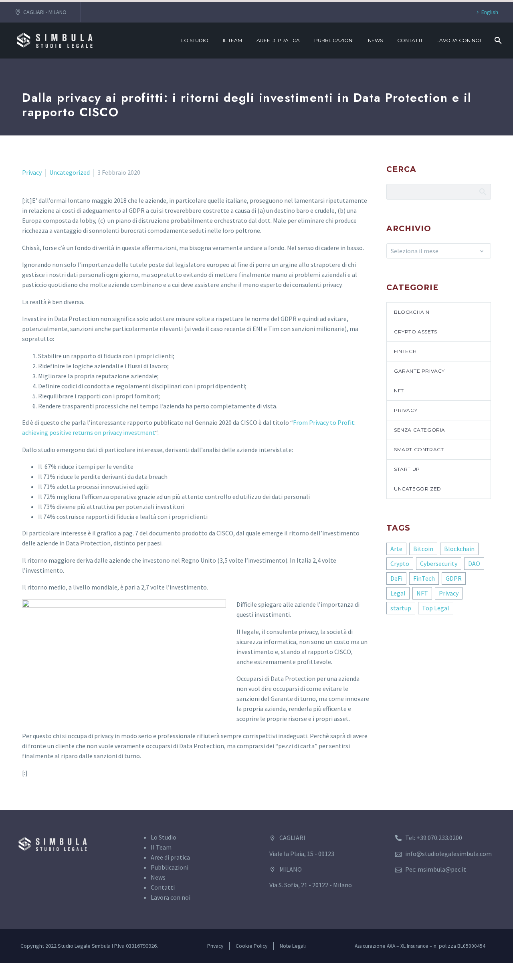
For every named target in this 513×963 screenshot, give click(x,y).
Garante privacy (419, 371)
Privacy (32, 172)
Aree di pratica (278, 40)
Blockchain (412, 312)
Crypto (399, 563)
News (375, 40)
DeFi (396, 578)
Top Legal (435, 608)
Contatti (409, 40)
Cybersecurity (438, 563)
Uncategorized (69, 172)
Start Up (407, 469)
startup (400, 608)
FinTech (405, 351)
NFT (399, 391)
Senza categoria (419, 430)
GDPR (454, 578)
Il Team (232, 40)
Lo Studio (194, 40)
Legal (398, 593)
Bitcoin (423, 549)
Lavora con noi (458, 40)
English (489, 12)
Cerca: (482, 191)
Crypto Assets (415, 332)
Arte (396, 549)
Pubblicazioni (333, 40)
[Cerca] (497, 40)
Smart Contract (419, 449)
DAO (474, 563)
